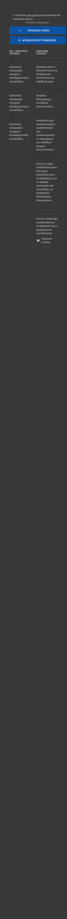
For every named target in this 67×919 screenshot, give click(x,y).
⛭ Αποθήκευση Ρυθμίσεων (37, 40)
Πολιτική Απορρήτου (37, 22)
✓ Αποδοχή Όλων (37, 30)
